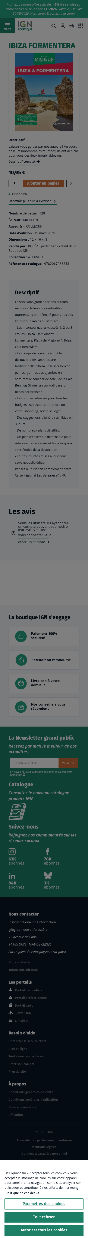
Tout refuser (44, 1217)
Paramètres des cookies (44, 1203)
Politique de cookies (20, 1193)
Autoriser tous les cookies (44, 1230)
